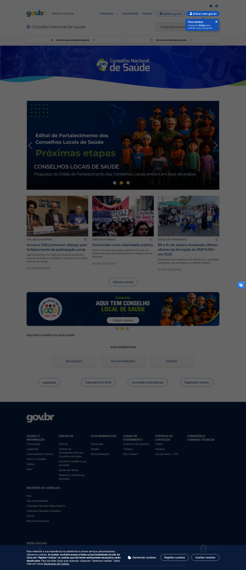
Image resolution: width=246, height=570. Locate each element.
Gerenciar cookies (144, 557)
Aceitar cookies (205, 557)
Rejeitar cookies (174, 557)
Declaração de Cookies (56, 563)
